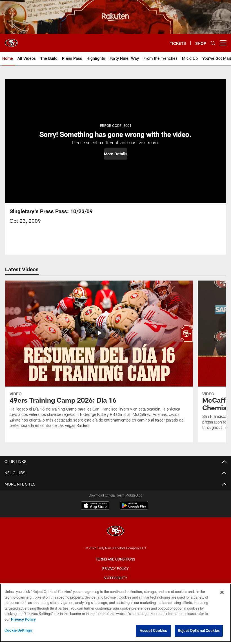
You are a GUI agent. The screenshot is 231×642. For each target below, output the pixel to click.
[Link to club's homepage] (11, 40)
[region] (115, 612)
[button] (115, 154)
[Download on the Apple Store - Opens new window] (95, 506)
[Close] (222, 592)
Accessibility (115, 578)
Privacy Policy (115, 568)
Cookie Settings (18, 630)
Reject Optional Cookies (199, 630)
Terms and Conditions (115, 559)
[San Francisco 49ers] (115, 531)
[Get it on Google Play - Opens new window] (134, 508)
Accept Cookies (153, 630)
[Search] (213, 43)
